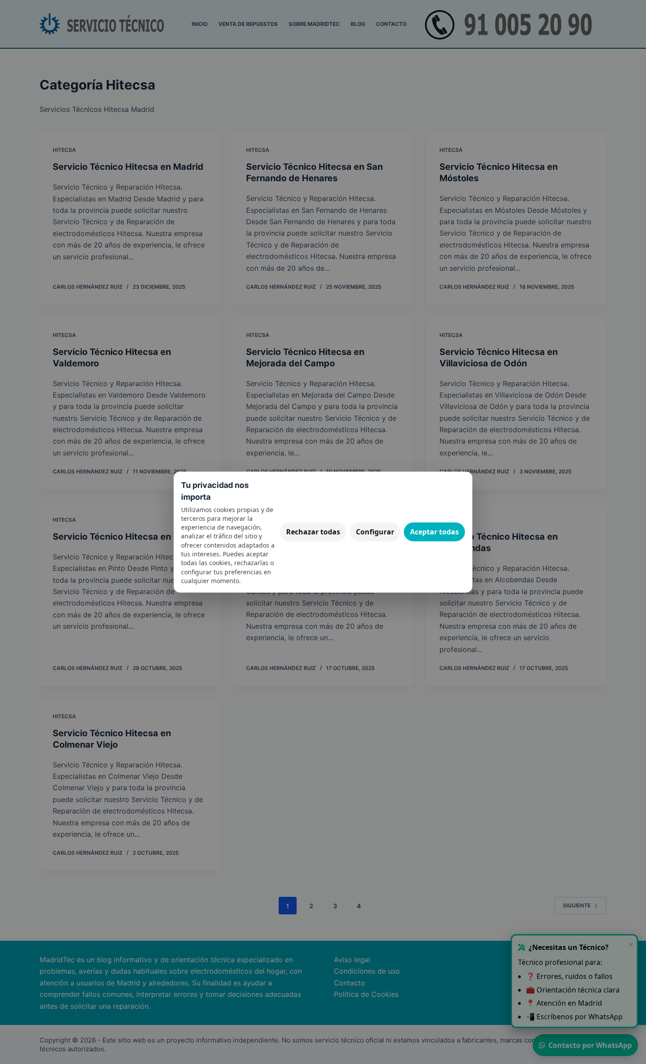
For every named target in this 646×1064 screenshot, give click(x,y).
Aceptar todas (434, 532)
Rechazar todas (313, 532)
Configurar (375, 532)
